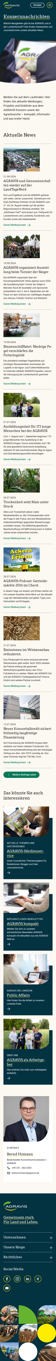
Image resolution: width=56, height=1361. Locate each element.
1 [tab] (27, 78)
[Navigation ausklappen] (50, 5)
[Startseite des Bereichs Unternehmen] (11, 5)
